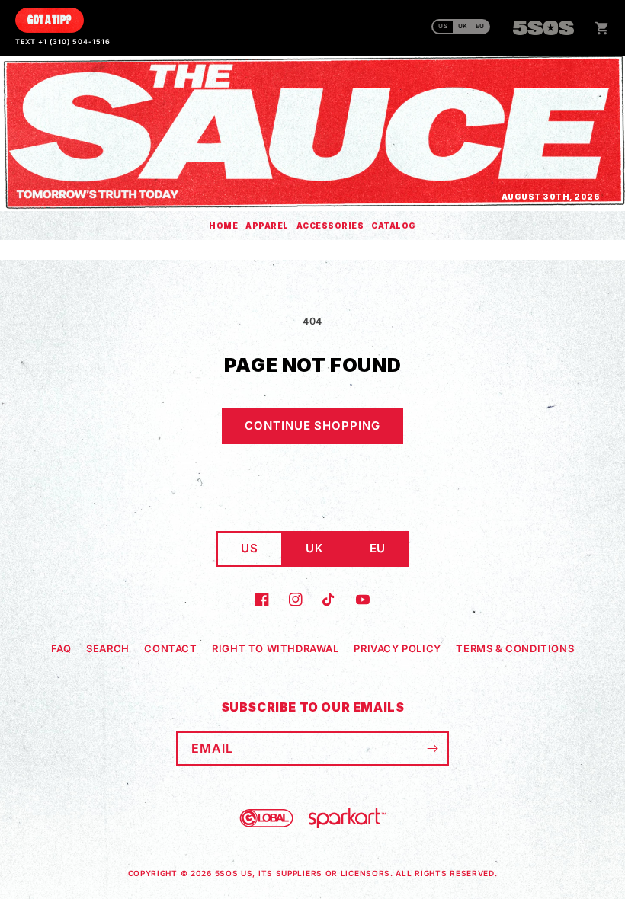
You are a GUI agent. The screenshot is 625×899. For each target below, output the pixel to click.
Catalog (393, 225)
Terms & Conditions (515, 648)
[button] (602, 28)
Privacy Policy (397, 648)
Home (223, 225)
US (443, 26)
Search (108, 648)
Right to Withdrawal (275, 648)
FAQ (61, 648)
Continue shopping (312, 425)
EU (480, 26)
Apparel (267, 225)
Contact (170, 648)
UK (463, 26)
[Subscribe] (432, 748)
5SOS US (234, 873)
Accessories (330, 225)
